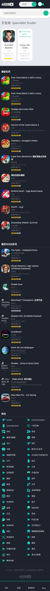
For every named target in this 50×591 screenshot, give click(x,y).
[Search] (34, 4)
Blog (44, 588)
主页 (6, 588)
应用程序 (31, 588)
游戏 (18, 588)
